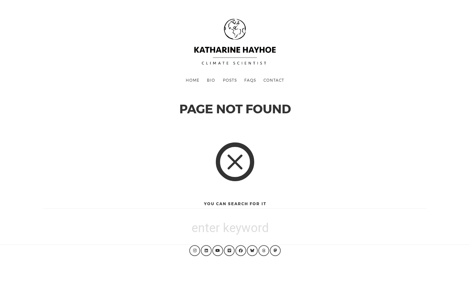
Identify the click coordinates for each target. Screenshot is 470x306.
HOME (193, 80)
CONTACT (273, 80)
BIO (211, 80)
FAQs (250, 80)
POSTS (230, 80)
